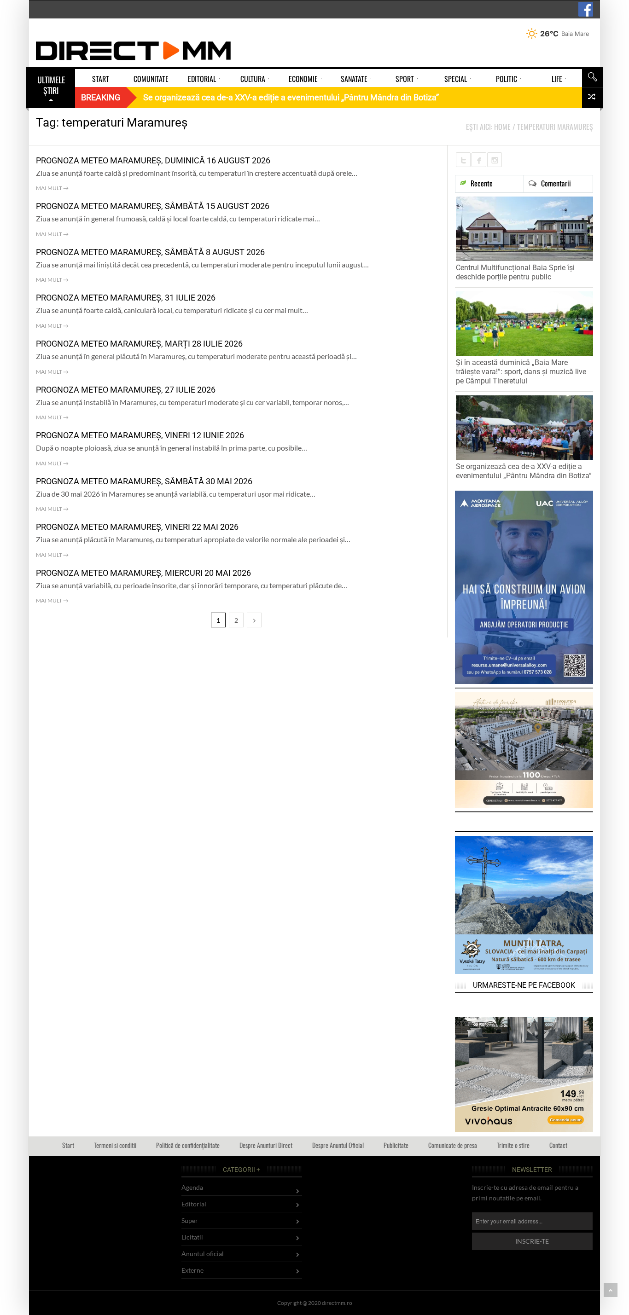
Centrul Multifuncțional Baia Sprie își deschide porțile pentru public (515, 272)
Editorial (193, 1204)
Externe (192, 1270)
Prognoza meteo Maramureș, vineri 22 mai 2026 (137, 527)
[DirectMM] (133, 51)
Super (189, 1220)
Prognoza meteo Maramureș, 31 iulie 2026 (125, 297)
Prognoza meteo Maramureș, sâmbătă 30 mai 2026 (144, 481)
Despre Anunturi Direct (265, 1145)
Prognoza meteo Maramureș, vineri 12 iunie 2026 (140, 435)
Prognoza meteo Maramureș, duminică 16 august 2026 (153, 160)
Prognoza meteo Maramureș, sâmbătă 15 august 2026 (152, 206)
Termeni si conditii (115, 1145)
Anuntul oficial (202, 1253)
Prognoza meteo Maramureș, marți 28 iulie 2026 (139, 343)
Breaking (100, 97)
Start (68, 1145)
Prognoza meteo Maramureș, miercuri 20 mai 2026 (143, 573)
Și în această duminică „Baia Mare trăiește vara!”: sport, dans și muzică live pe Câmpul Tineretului (521, 371)
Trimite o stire (513, 1145)
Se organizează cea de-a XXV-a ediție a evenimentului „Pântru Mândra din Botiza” (524, 471)
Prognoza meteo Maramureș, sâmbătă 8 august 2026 (150, 252)
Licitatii (192, 1237)
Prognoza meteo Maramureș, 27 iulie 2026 (125, 389)
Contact (558, 1145)
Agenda (192, 1187)
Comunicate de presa (452, 1145)
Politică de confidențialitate (188, 1145)
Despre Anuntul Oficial (338, 1145)
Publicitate (396, 1145)
